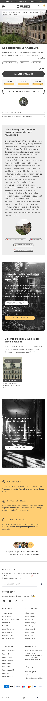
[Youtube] (9, 601)
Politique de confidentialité (34, 678)
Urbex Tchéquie (30, 639)
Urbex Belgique (30, 616)
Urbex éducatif (7, 657)
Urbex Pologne (29, 632)
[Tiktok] (16, 601)
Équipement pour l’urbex (10, 619)
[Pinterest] (3, 601)
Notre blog (5, 626)
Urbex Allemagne (30, 623)
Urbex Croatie (29, 636)
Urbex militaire (7, 667)
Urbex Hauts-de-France (25, 12)
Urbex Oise (36, 12)
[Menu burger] (3, 6)
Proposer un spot (8, 636)
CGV (26, 675)
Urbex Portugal (30, 629)
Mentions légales (30, 672)
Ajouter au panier (23, 74)
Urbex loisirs (6, 664)
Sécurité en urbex (8, 629)
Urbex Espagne (30, 626)
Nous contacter (7, 632)
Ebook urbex (6, 616)
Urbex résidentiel (8, 670)
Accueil (5, 12)
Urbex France (13, 12)
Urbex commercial (8, 651)
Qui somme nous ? (8, 639)
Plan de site (41, 698)
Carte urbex (6, 623)
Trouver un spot (7, 613)
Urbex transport (7, 676)
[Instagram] (22, 601)
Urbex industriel (7, 660)
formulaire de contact (32, 660)
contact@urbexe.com (32, 655)
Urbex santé (6, 673)
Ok (41, 584)
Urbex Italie (29, 619)
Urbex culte (6, 654)
